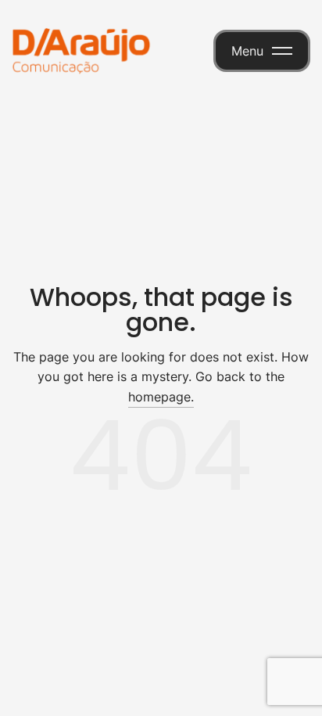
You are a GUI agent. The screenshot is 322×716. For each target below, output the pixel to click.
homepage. (161, 397)
